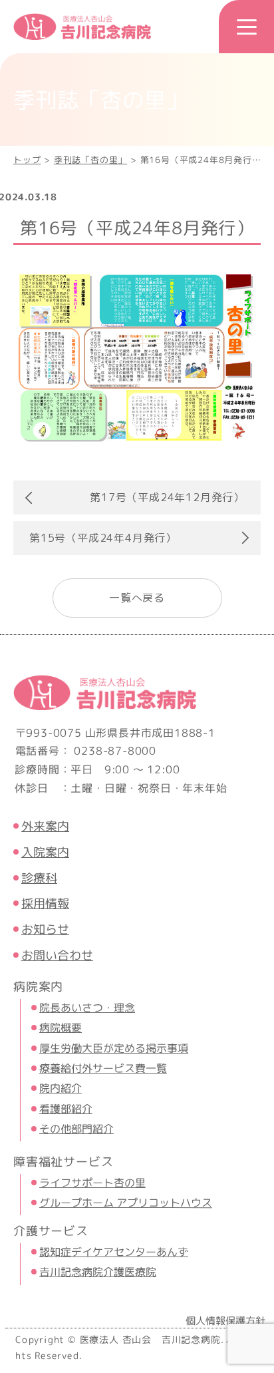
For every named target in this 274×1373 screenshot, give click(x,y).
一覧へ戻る (137, 597)
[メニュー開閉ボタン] (246, 26)
